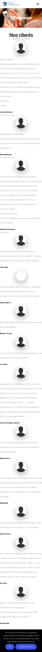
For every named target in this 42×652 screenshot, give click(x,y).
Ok (10, 647)
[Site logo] (11, 4)
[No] (39, 641)
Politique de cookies (26, 647)
